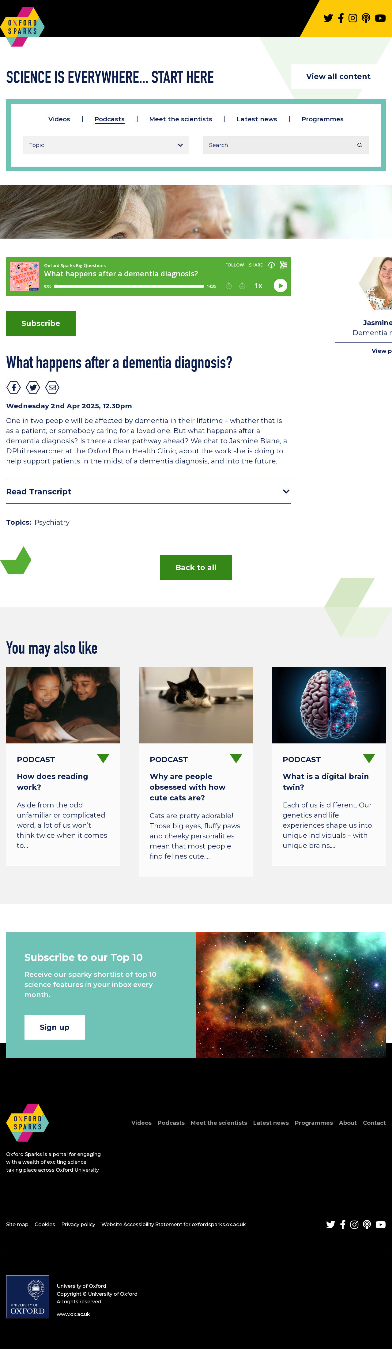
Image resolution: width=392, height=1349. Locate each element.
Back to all (196, 567)
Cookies (45, 1224)
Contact (374, 1123)
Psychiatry (52, 522)
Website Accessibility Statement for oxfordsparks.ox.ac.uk (173, 1224)
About (348, 1123)
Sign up (55, 1027)
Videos (59, 119)
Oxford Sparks (22, 23)
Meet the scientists (180, 119)
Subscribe (40, 323)
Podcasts (110, 119)
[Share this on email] (52, 387)
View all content (338, 76)
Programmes (323, 119)
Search (360, 145)
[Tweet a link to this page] (33, 387)
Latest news (257, 119)
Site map (17, 1224)
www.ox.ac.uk (73, 1314)
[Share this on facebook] (13, 387)
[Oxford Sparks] (27, 1148)
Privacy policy (78, 1224)
